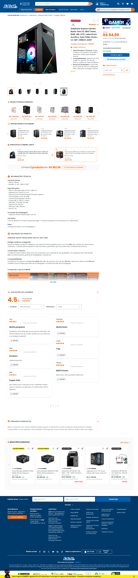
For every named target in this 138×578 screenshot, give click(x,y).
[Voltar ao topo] (69, 558)
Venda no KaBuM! (76, 522)
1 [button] (50, 406)
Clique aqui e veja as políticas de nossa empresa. (83, 568)
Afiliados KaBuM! (76, 519)
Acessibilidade (121, 509)
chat (42, 520)
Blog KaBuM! (74, 512)
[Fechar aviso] (134, 576)
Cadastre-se (104, 4)
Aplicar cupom (115, 28)
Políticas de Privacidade (90, 513)
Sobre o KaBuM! (75, 509)
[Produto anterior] (8, 465)
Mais (83, 10)
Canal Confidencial (108, 519)
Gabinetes (33, 15)
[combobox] (62, 4)
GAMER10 (107, 28)
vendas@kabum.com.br (37, 523)
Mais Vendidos (51, 9)
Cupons (39, 9)
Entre (102, 3)
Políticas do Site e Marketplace (76, 526)
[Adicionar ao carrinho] (32, 448)
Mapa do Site (121, 512)
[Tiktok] (62, 552)
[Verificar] (24, 574)
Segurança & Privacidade (106, 515)
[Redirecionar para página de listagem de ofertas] (116, 21)
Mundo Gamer (63, 9)
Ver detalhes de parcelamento (112, 48)
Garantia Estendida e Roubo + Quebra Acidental (108, 523)
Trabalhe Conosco (107, 532)
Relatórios (105, 528)
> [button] (55, 406)
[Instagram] (44, 552)
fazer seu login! (86, 429)
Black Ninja (74, 9)
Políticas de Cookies (92, 509)
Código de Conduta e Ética (92, 521)
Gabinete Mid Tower (45, 15)
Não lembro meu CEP (109, 74)
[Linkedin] (57, 552)
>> (58, 406)
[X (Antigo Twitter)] (49, 552)
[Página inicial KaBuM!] (10, 6)
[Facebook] (40, 552)
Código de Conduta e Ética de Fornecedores (92, 527)
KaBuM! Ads (74, 516)
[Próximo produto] (129, 465)
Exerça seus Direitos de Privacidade (108, 510)
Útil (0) (15, 340)
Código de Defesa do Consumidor (91, 532)
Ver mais (73, 71)
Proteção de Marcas (92, 517)
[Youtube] (53, 552)
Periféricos (24, 15)
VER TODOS (124, 443)
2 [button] (53, 406)
